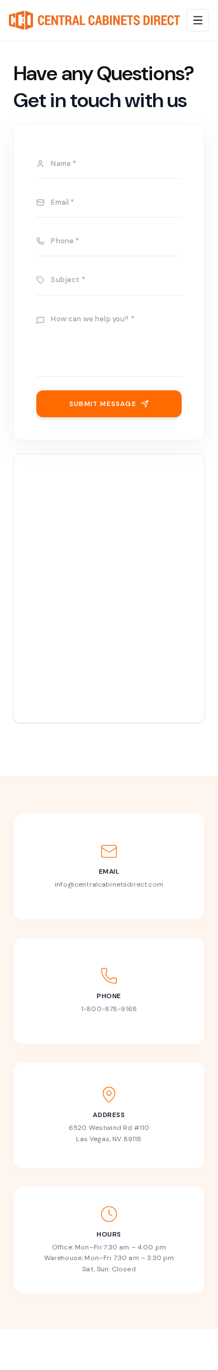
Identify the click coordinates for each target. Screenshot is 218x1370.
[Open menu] (198, 20)
